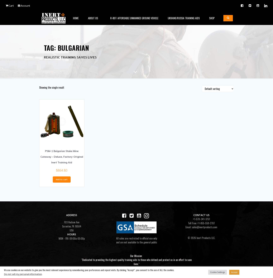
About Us (93, 18)
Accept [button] (234, 272)
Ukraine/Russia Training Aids (184, 18)
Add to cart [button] (62, 179)
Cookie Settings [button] (217, 272)
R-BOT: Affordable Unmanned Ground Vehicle (134, 18)
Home (76, 18)
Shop (212, 18)
